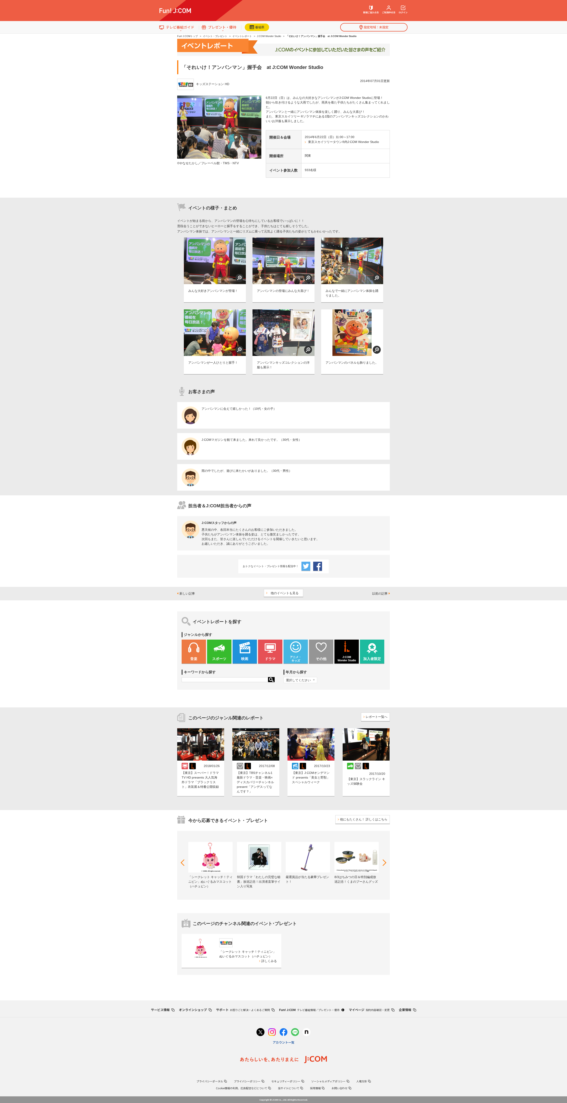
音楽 (193, 659)
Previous (184, 862)
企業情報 (405, 1009)
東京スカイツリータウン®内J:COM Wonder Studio (343, 142)
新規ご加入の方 (371, 12)
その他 (321, 659)
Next (383, 862)
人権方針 (361, 1081)
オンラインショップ (193, 1009)
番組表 (259, 27)
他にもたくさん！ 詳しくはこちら (363, 819)
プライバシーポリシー (247, 1081)
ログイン (403, 12)
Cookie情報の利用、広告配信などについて (241, 1088)
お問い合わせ (340, 1088)
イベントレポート (242, 36)
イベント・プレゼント (215, 36)
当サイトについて (288, 1088)
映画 (244, 659)
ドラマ (270, 659)
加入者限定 (372, 659)
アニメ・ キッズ (295, 658)
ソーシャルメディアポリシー (328, 1081)
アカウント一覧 (283, 1042)
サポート (243, 1009)
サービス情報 (160, 1009)
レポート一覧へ (376, 716)
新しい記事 (187, 593)
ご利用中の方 (388, 12)
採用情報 (315, 1088)
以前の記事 (380, 593)
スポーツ (219, 659)
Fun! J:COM (309, 1009)
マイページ (369, 1009)
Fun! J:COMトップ (187, 36)
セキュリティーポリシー (285, 1081)
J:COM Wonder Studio (269, 36)
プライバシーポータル (209, 1081)
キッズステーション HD (212, 84)
